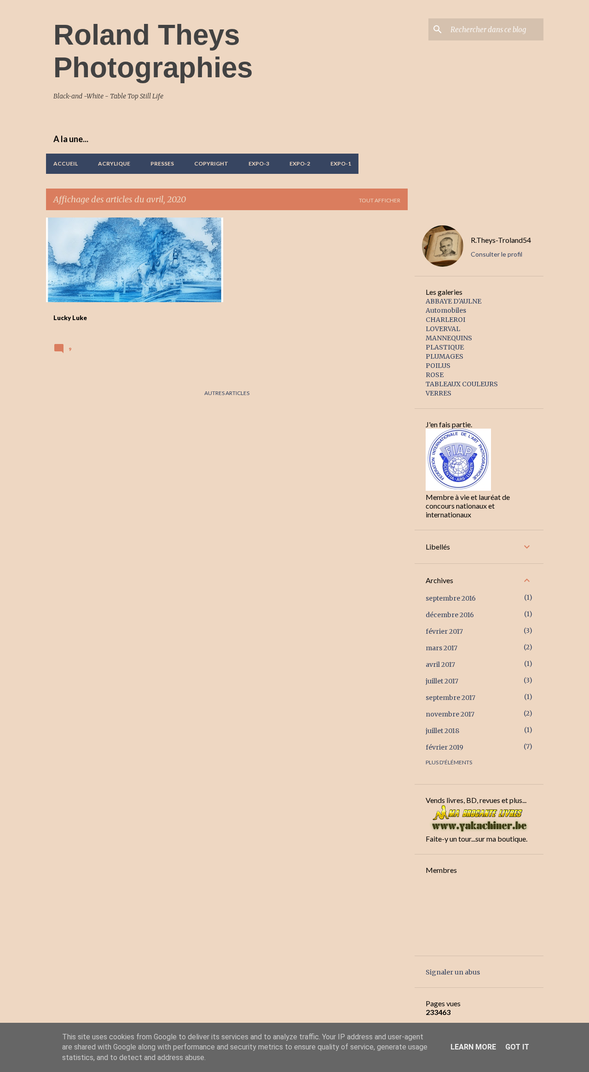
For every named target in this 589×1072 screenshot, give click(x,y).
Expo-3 (258, 163)
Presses (162, 163)
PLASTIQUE (445, 347)
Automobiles (446, 310)
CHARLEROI (445, 319)
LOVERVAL (443, 329)
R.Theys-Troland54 (501, 239)
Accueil (65, 163)
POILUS (438, 365)
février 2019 (444, 747)
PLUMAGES (444, 356)
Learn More (473, 1047)
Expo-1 (340, 163)
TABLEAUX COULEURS (462, 384)
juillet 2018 (442, 731)
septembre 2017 (450, 698)
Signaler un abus (453, 972)
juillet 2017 (442, 681)
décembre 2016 (450, 615)
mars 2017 (441, 648)
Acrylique (114, 163)
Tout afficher (379, 200)
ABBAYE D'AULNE (453, 301)
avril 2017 (440, 664)
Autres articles (226, 393)
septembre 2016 (451, 598)
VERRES (438, 393)
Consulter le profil (496, 254)
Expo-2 (299, 163)
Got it (517, 1047)
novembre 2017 (450, 714)
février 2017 (444, 631)
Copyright (211, 163)
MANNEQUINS (449, 338)
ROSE (435, 375)
